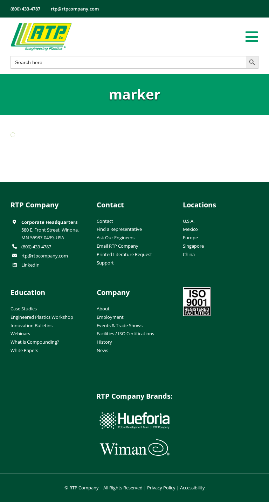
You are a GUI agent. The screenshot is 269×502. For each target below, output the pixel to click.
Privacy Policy (161, 487)
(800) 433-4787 (36, 246)
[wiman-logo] (134, 442)
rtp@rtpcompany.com (44, 256)
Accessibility (192, 487)
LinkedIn (30, 265)
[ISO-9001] (197, 290)
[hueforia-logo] (134, 415)
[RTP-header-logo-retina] (41, 25)
